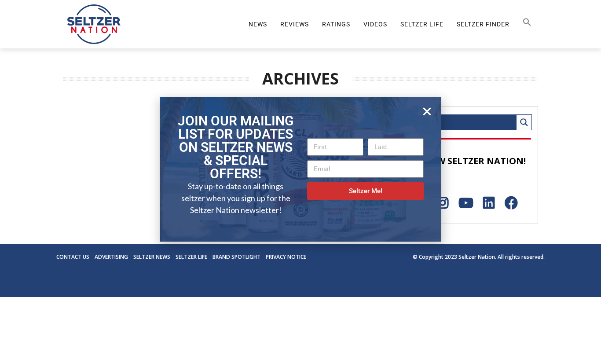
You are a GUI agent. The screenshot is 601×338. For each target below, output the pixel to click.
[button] (426, 111)
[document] (300, 169)
